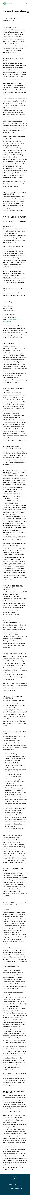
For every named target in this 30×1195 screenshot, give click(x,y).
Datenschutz (18, 1188)
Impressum (11, 1188)
